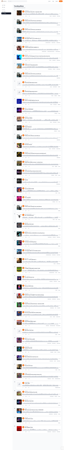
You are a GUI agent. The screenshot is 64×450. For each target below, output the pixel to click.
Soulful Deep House (57, 378)
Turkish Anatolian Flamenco (50, 51)
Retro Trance (58, 263)
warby (26, 267)
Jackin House (49, 343)
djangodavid (26, 293)
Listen (49, 1)
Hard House (54, 60)
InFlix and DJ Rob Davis (28, 214)
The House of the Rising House (30, 241)
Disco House (58, 343)
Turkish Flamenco (58, 51)
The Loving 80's (28, 197)
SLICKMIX (26, 125)
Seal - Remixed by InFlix (29, 215)
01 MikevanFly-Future (29, 418)
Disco (53, 166)
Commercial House (48, 42)
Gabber (59, 95)
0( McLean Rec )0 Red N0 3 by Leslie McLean (33, 206)
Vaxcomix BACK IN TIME (29, 188)
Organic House (58, 316)
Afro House (54, 237)
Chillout (54, 316)
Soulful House (58, 42)
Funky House (54, 122)
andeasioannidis (27, 382)
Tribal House (58, 237)
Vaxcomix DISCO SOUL (29, 286)
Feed (4, 7)
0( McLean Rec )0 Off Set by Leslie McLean (33, 29)
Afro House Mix (58, 325)
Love (59, 201)
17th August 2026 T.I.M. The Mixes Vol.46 (32, 250)
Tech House (53, 148)
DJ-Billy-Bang (27, 10)
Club (56, 219)
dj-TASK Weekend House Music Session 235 (33, 374)
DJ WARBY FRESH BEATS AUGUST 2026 (32, 268)
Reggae (56, 166)
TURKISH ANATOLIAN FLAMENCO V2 (32, 47)
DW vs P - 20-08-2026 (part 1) (30, 259)
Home (4, 5)
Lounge (59, 281)
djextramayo (26, 426)
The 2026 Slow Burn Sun (29, 277)
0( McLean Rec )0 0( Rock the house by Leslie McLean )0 (35, 153)
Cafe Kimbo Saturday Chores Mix (31, 392)
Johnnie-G (26, 391)
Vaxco (59, 113)
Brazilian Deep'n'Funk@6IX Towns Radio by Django (34, 294)
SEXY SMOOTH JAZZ (29, 427)
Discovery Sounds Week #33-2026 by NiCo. (33, 312)
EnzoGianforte (27, 240)
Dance (59, 219)
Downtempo (58, 431)
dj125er (26, 408)
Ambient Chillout (44, 51)
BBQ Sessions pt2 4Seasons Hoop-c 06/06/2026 (34, 409)
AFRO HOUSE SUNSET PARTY (30, 321)
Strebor (26, 196)
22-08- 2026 (27, 383)
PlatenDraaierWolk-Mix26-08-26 (31, 91)
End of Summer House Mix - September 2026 (33, 11)
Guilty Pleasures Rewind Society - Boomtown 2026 (34, 303)
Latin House (55, 281)
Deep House (58, 33)
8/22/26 (26, 179)
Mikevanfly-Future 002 (29, 330)
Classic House (53, 42)
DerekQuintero (27, 143)
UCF (25, 276)
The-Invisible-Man (27, 37)
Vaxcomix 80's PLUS (28, 365)
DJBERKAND (26, 46)
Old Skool (56, 113)
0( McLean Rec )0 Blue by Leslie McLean (32, 135)
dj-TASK (26, 373)
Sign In (57, 1)
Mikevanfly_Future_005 (29, 224)
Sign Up (61, 1)
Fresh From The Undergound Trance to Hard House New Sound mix (37, 56)
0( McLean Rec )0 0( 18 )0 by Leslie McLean (33, 73)
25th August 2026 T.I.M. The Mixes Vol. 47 (33, 38)
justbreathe (26, 302)
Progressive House (57, 387)
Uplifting (59, 104)
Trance (50, 60)
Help (53, 1)
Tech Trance (55, 104)
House (52, 95)
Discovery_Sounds (27, 311)
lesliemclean (26, 19)
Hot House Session (28, 144)
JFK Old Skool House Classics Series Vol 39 (33, 171)
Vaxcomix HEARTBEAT (29, 109)
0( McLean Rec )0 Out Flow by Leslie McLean (33, 20)
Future (59, 334)
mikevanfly (26, 329)
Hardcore (56, 95)
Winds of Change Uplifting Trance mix (32, 100)
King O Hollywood (28, 126)
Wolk (25, 81)
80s (56, 201)
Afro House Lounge (52, 325)
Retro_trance (26, 258)
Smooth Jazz (54, 431)
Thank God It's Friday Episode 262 (31, 64)
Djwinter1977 (27, 161)
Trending (4, 13)
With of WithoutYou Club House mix (31, 356)
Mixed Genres (49, 431)
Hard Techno (58, 60)
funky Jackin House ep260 (30, 339)
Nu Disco (59, 122)
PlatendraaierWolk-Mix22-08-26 (31, 82)
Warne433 (26, 99)
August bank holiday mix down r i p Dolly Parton (34, 162)
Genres (4, 11)
